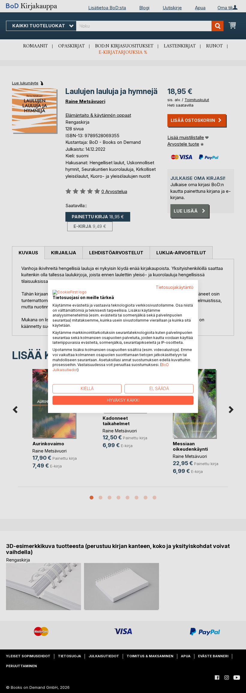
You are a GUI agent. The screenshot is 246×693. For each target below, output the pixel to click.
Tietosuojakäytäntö (175, 287)
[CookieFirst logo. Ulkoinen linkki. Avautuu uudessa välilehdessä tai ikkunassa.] (69, 292)
